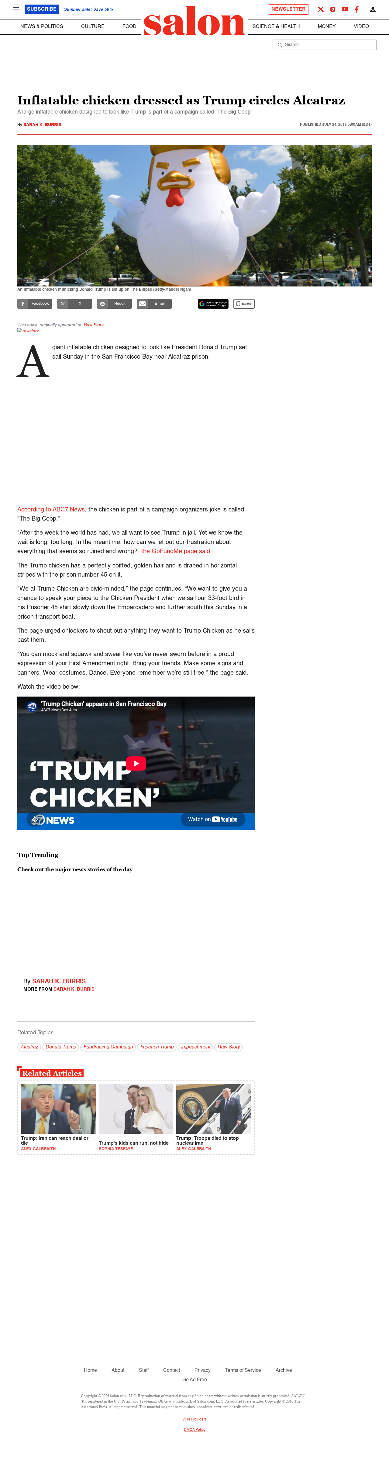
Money (327, 26)
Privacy (202, 1370)
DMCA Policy (194, 1430)
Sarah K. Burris (42, 125)
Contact (171, 1370)
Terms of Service (243, 1370)
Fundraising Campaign (108, 1047)
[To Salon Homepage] (194, 20)
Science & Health (276, 26)
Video (361, 26)
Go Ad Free (194, 1380)
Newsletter (288, 9)
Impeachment (195, 1047)
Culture (93, 26)
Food (129, 26)
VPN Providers (194, 1419)
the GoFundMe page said (175, 552)
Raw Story (93, 325)
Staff (144, 1370)
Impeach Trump (157, 1047)
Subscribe (42, 9)
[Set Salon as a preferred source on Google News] (213, 304)
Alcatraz (29, 1047)
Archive (284, 1370)
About (118, 1370)
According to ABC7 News (51, 510)
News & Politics (41, 26)
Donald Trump (60, 1047)
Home (90, 1370)
